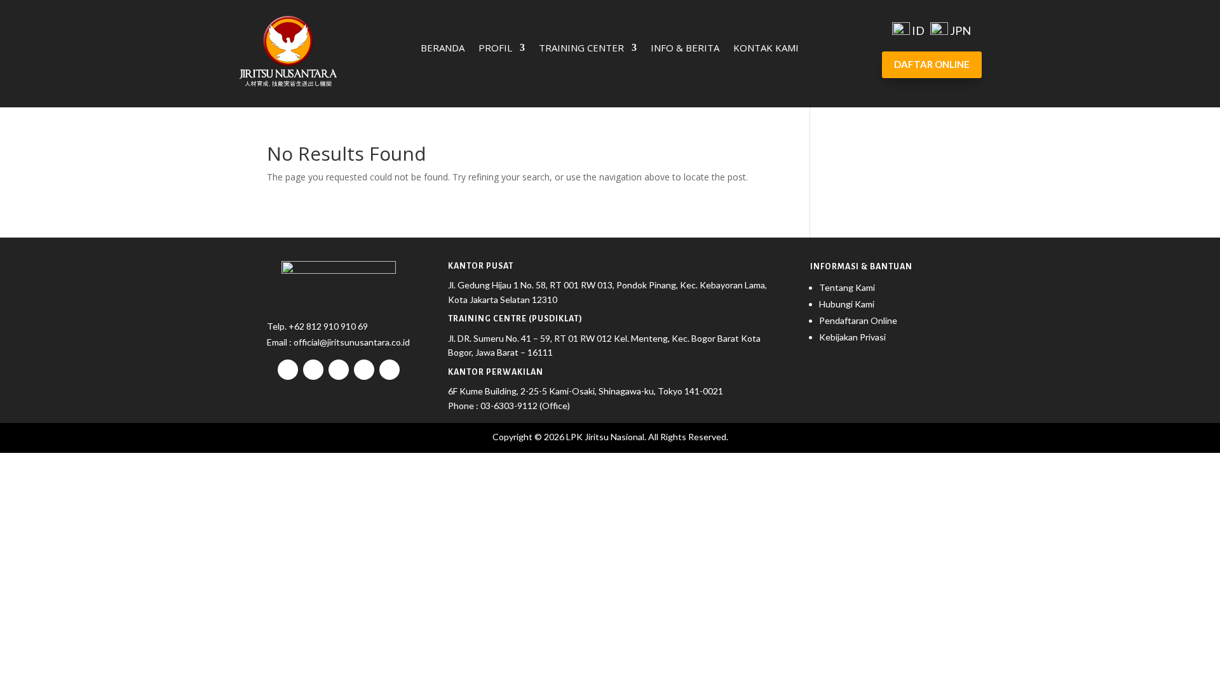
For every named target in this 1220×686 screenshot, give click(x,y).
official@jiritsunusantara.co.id (351, 342)
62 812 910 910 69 (331, 326)
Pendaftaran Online (858, 320)
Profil (495, 48)
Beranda (442, 48)
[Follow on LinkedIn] (389, 370)
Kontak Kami (766, 48)
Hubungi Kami (846, 304)
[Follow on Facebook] (288, 370)
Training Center (581, 48)
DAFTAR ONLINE (932, 64)
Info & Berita (685, 48)
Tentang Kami (847, 287)
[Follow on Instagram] (313, 370)
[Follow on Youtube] (364, 370)
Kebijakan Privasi (852, 337)
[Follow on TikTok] (339, 370)
